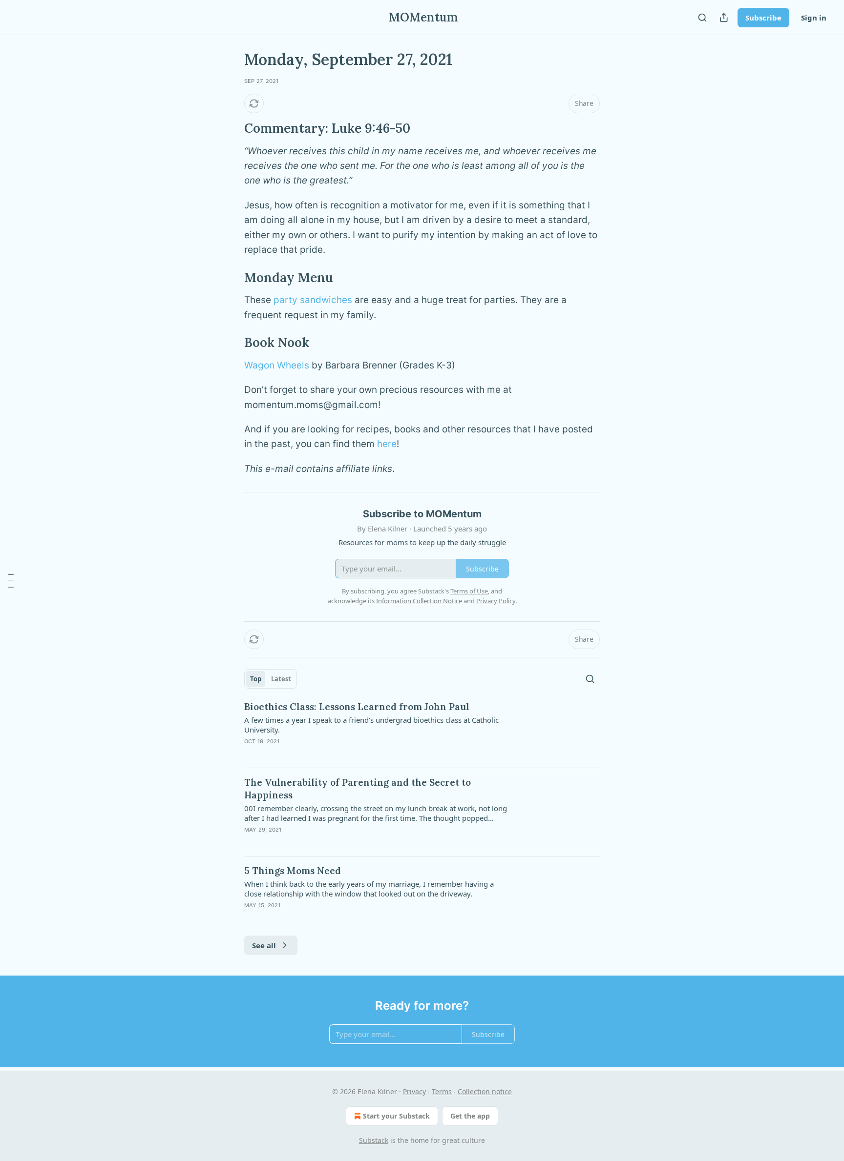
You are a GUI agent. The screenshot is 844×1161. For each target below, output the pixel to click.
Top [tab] (255, 678)
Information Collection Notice (419, 600)
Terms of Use (469, 591)
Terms (442, 1091)
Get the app (470, 1115)
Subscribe (763, 17)
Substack (373, 1140)
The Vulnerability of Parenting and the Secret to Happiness (357, 788)
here (387, 443)
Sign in (813, 17)
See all (264, 945)
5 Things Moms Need (292, 870)
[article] (422, 730)
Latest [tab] (281, 678)
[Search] (702, 17)
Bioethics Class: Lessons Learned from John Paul (356, 707)
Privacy (414, 1091)
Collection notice (485, 1091)
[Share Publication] (724, 17)
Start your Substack (396, 1115)
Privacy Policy (495, 600)
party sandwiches (313, 300)
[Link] (230, 128)
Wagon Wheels (276, 365)
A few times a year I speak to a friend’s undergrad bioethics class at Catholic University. (371, 724)
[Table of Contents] (11, 580)
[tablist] (270, 679)
